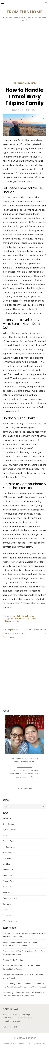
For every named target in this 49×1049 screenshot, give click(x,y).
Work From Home (10, 921)
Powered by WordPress (14, 1043)
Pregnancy (7, 887)
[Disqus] (24, 675)
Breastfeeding (8, 824)
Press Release (9, 892)
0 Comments (13, 621)
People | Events (9, 881)
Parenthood (7, 875)
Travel (5, 909)
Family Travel (18, 618)
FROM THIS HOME (25, 12)
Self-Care (7, 904)
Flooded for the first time (13, 960)
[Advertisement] (24, 52)
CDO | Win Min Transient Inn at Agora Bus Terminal (13, 633)
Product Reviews (10, 898)
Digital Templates (10, 830)
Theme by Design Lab (36, 1043)
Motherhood (8, 870)
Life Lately (7, 858)
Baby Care (7, 818)
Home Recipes (9, 852)
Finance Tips (8, 841)
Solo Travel (31, 618)
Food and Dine (9, 847)
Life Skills (17, 83)
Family (5, 835)
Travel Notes (29, 83)
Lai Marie (33, 110)
